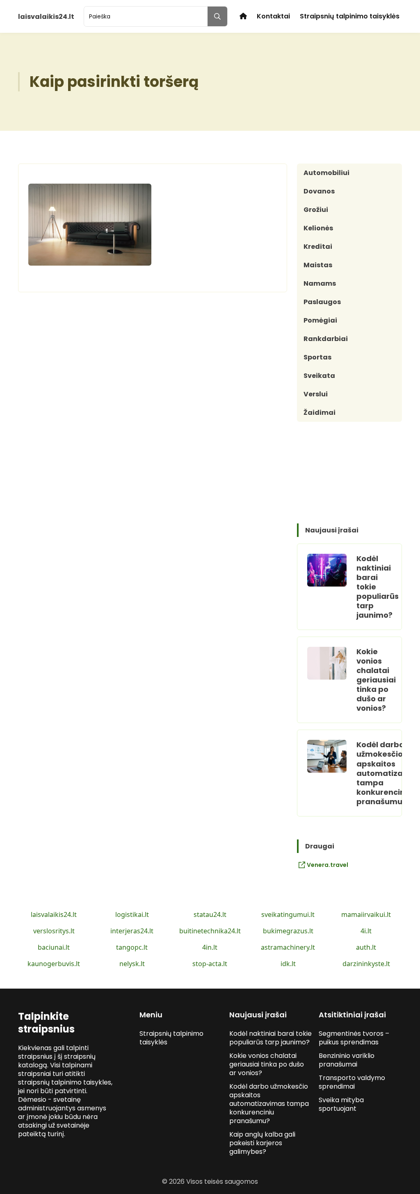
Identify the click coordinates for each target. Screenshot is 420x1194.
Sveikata (319, 375)
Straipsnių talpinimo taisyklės (349, 16)
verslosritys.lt (54, 930)
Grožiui (316, 209)
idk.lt (288, 963)
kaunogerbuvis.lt (53, 963)
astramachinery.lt (288, 947)
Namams (320, 283)
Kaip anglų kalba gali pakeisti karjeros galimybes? (262, 1143)
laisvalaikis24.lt (54, 914)
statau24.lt (210, 914)
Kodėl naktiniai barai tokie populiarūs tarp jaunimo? (270, 1038)
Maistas (318, 265)
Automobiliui (326, 172)
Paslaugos (322, 302)
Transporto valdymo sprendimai (352, 1082)
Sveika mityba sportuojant (341, 1104)
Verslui (316, 394)
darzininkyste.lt (366, 963)
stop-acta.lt (209, 963)
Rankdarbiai (326, 338)
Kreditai (318, 246)
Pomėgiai (320, 320)
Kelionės (318, 228)
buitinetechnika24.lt (210, 930)
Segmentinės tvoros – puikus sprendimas (354, 1038)
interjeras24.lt (131, 930)
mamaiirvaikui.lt (366, 914)
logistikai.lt (132, 914)
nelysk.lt (132, 963)
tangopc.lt (132, 947)
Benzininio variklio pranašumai (346, 1060)
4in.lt (209, 947)
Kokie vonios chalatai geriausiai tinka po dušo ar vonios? (376, 679)
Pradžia (243, 16)
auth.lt (366, 947)
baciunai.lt (54, 947)
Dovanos (319, 191)
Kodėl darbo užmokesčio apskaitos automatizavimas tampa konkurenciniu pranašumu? (269, 1104)
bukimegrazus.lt (288, 930)
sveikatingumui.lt (288, 914)
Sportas (317, 357)
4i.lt (366, 930)
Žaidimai (320, 412)
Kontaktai (273, 16)
